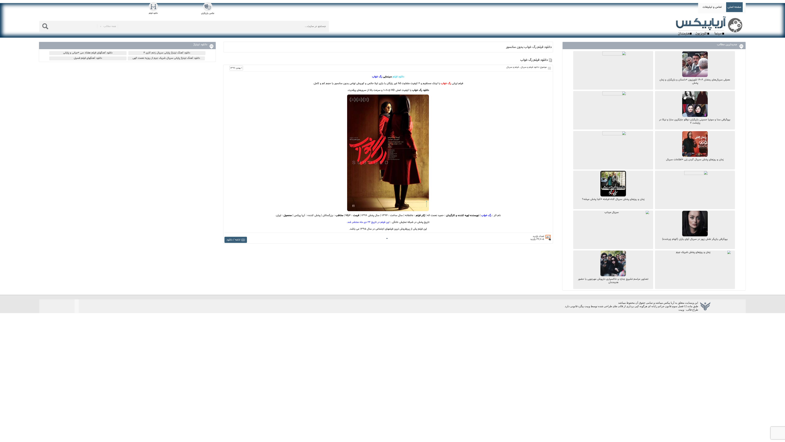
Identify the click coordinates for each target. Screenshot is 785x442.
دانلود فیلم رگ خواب (534, 60)
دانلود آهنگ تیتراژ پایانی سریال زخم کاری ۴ (167, 53)
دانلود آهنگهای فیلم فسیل (88, 58)
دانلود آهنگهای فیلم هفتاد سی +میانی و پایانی (87, 53)
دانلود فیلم (398, 77)
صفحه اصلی (734, 7)
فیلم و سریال (512, 67)
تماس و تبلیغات (712, 7)
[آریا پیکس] (710, 26)
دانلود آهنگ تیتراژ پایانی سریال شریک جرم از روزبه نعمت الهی (166, 58)
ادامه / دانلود (233, 240)
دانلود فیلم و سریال (530, 67)
